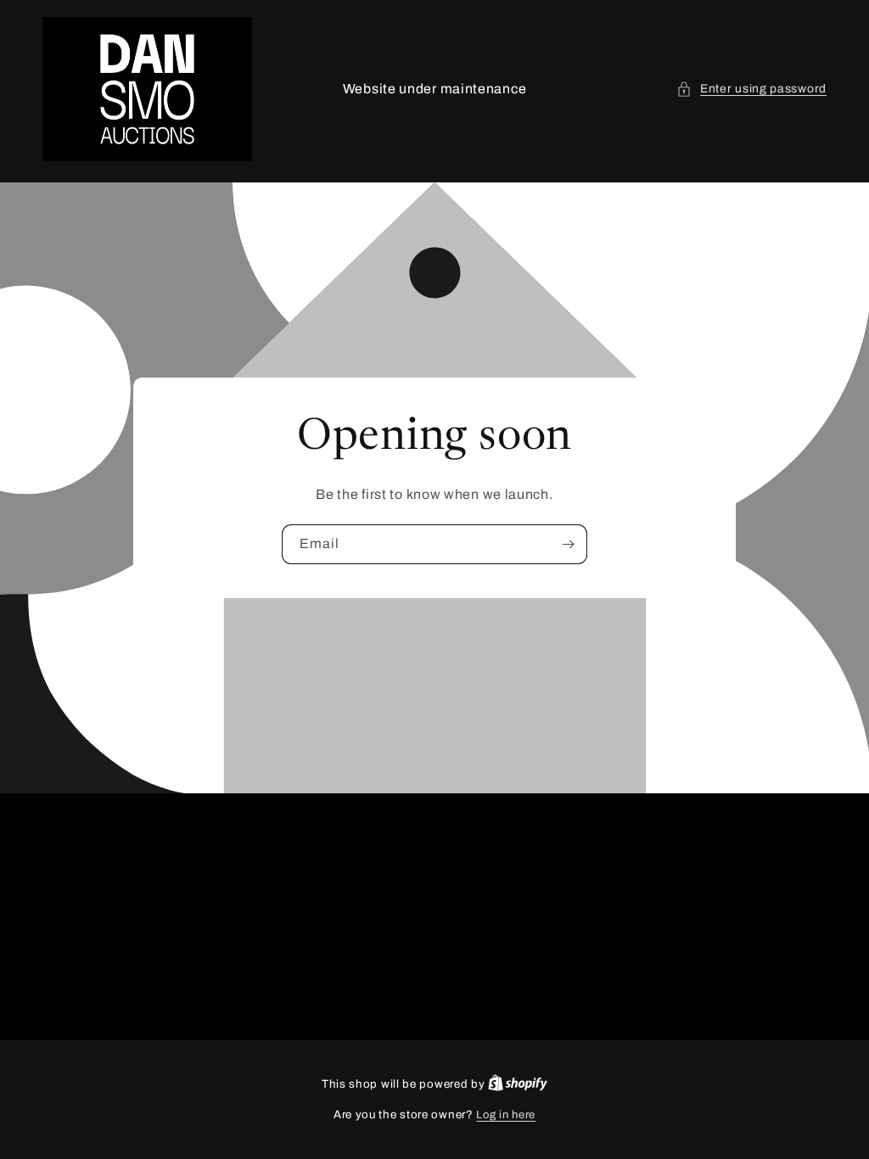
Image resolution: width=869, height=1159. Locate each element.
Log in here (505, 1115)
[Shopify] (517, 1084)
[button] (751, 88)
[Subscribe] (567, 544)
